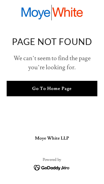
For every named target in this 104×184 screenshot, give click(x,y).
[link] (52, 12)
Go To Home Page (52, 88)
